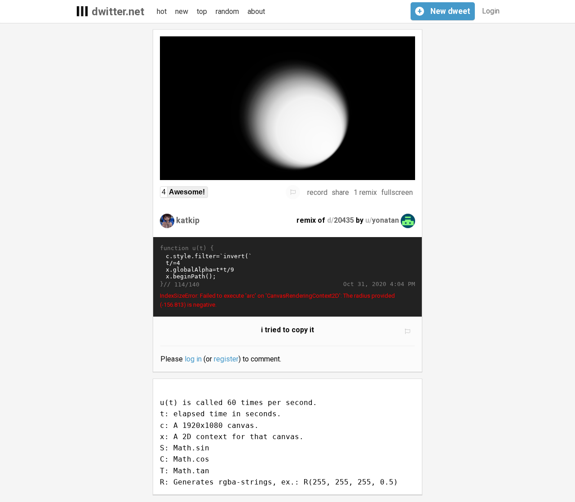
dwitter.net (118, 11)
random (227, 11)
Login (491, 11)
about (256, 11)
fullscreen (397, 192)
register (226, 359)
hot (162, 11)
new (181, 11)
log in (193, 359)
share (340, 192)
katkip (187, 220)
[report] (293, 192)
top (202, 11)
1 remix (365, 192)
